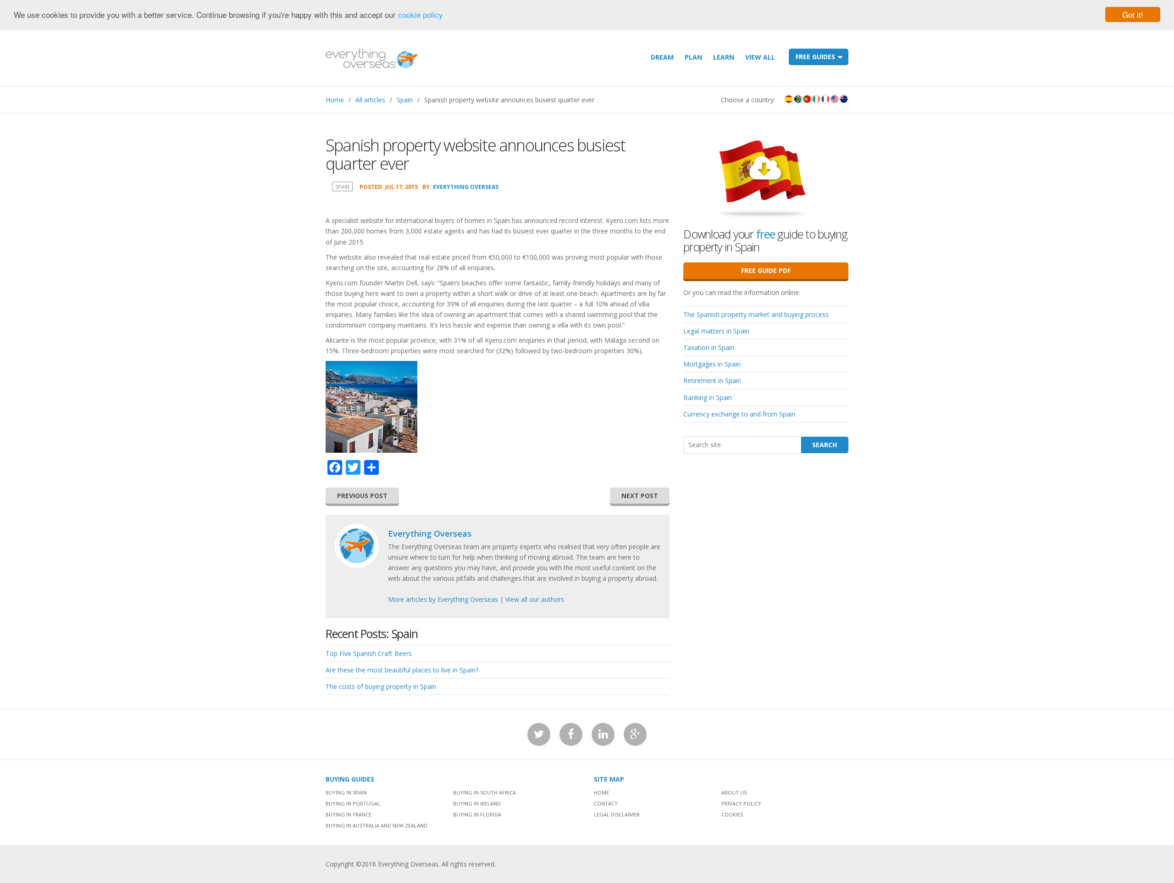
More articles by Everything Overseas (443, 599)
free (765, 234)
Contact (606, 803)
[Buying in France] (825, 99)
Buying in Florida (477, 814)
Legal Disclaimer (617, 814)
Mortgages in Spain (712, 364)
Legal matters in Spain (716, 331)
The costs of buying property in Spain (381, 686)
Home (335, 99)
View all (760, 57)
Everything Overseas (465, 187)
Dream (662, 57)
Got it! (1132, 14)
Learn (723, 57)
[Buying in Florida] (834, 99)
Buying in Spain (346, 792)
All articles (370, 99)
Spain (405, 99)
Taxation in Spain (708, 347)
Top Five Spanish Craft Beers (369, 653)
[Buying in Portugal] (807, 99)
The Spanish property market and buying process (756, 314)
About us (734, 792)
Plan (693, 57)
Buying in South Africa (484, 792)
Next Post (639, 495)
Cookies (732, 814)
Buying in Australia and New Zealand (376, 825)
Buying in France (348, 814)
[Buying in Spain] (788, 99)
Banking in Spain (707, 397)
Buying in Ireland (477, 803)
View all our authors (534, 599)
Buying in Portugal (353, 803)
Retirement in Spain (712, 380)
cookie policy (420, 15)
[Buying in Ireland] (816, 99)
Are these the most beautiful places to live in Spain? (402, 670)
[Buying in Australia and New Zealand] (843, 99)
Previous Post (362, 495)
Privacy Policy (741, 803)
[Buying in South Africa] (798, 99)
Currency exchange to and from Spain (739, 414)
